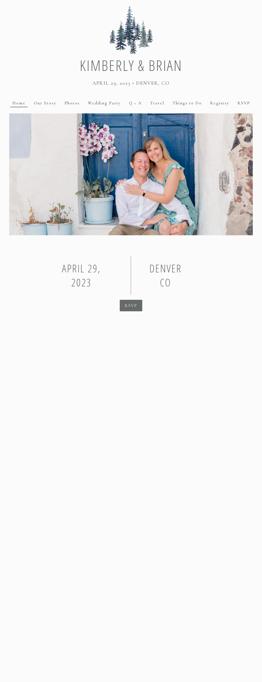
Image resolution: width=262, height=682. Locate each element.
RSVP (131, 305)
